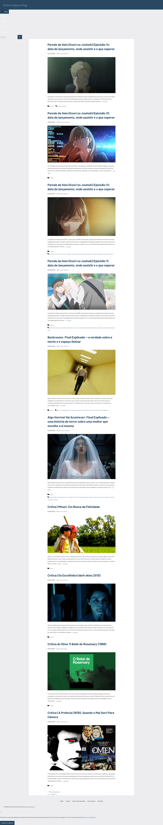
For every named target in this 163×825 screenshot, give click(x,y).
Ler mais (104, 101)
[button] (0, 812)
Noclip (96, 410)
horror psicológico (104, 497)
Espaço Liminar (80, 410)
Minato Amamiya (86, 254)
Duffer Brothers (73, 497)
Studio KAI (109, 254)
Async (58, 410)
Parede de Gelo (61, 106)
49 (51, 794)
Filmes (3, 16)
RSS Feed (100, 801)
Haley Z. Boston (93, 497)
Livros (3, 27)
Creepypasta (65, 410)
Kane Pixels (89, 410)
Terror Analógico (103, 410)
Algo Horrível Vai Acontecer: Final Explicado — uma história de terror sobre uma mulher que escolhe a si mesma (78, 421)
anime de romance (54, 254)
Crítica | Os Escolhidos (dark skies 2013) (74, 575)
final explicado (83, 497)
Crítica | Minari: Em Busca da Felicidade (74, 506)
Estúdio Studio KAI (66, 328)
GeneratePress (30, 807)
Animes (3, 32)
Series (3, 21)
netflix (94, 254)
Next (54, 794)
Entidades (72, 410)
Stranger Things (52, 500)
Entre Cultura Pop (15, 5)
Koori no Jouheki (66, 254)
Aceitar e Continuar (7, 823)
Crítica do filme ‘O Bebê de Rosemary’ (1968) (77, 644)
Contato (68, 801)
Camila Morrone (63, 497)
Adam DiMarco (53, 497)
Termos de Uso (91, 801)
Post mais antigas (54, 792)
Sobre (62, 801)
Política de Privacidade (78, 801)
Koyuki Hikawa (76, 254)
